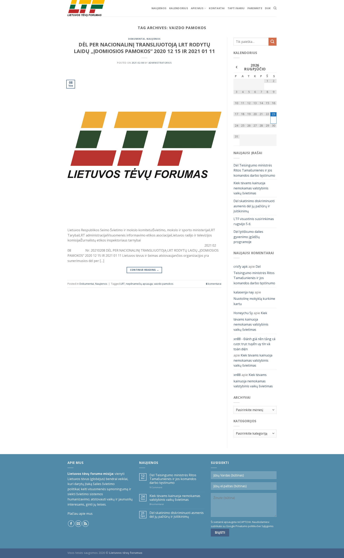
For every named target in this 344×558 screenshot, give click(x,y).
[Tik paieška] (275, 8)
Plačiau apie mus (80, 513)
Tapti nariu (236, 8)
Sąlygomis (268, 526)
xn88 (237, 375)
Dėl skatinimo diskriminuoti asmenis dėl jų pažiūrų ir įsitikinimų (254, 206)
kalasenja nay (244, 292)
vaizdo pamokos (163, 283)
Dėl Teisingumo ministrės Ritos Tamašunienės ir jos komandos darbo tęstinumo (254, 170)
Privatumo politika (246, 526)
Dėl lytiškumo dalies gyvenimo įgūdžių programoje (248, 236)
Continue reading (144, 270)
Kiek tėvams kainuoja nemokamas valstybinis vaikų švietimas (251, 188)
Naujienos (158, 8)
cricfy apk (241, 266)
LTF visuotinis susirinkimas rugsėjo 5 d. (254, 221)
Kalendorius (178, 8)
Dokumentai (136, 38)
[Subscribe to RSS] (85, 523)
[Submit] (273, 41)
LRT (122, 283)
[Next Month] (273, 67)
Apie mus (197, 8)
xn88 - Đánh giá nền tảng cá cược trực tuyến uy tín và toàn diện (254, 344)
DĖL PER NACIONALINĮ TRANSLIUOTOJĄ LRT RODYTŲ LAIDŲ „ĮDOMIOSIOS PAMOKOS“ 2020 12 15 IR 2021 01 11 (144, 48)
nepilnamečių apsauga (139, 283)
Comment (156, 487)
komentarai (213, 283)
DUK (268, 8)
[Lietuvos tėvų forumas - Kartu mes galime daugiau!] (87, 8)
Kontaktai (217, 8)
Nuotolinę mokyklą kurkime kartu (254, 301)
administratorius (160, 62)
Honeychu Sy (243, 313)
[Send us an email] (78, 523)
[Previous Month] (237, 67)
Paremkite (254, 8)
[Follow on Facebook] (71, 523)
